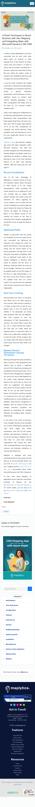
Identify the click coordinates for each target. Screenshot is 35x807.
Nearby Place (17, 751)
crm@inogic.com (23, 464)
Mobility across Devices (17, 744)
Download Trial (17, 766)
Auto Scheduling (17, 742)
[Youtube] (21, 705)
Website (9, 485)
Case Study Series (12, 605)
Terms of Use (17, 784)
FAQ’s (17, 775)
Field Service (10, 620)
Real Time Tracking (17, 749)
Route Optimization (17, 740)
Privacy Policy (29, 782)
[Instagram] (17, 705)
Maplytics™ (7, 142)
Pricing (17, 763)
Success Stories (17, 770)
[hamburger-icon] (32, 3)
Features (9, 615)
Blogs (8, 490)
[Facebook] (11, 705)
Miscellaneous (11, 644)
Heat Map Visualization (17, 753)
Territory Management (17, 747)
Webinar (9, 659)
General (6, 511)
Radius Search (17, 738)
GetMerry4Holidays (13, 630)
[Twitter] (14, 705)
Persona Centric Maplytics (15, 649)
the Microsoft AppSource (22, 485)
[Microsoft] (24, 705)
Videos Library (17, 772)
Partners (17, 768)
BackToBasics (10, 600)
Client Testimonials (17, 490)
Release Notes (11, 654)
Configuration (11, 610)
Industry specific (12, 634)
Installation (10, 639)
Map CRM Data (17, 735)
